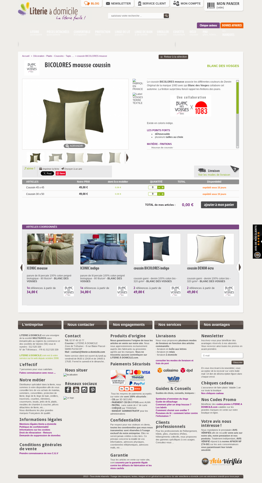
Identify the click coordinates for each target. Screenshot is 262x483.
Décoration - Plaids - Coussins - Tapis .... (53, 56)
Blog (95, 3)
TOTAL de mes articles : (160, 204)
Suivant (126, 158)
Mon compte (191, 3)
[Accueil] (23, 33)
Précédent (23, 158)
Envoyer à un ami (73, 169)
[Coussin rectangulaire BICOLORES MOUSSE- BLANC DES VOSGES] (55, 158)
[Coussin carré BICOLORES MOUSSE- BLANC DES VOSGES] (35, 158)
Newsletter (121, 3)
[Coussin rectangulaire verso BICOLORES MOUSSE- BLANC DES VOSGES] (95, 158)
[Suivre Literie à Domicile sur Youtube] (76, 391)
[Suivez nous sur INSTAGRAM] (84, 391)
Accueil (25, 56)
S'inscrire (237, 362)
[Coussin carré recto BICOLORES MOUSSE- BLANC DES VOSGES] (115, 158)
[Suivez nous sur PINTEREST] (92, 391)
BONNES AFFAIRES (232, 25)
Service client (154, 3)
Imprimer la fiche (51, 169)
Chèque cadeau (208, 25)
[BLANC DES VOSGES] (40, 68)
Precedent (22, 267)
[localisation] (70, 374)
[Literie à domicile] (55, 21)
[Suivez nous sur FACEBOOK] (68, 391)
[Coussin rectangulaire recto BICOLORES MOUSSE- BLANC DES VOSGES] (75, 158)
